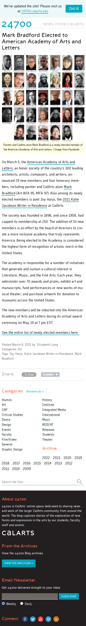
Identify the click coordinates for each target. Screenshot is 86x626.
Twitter (32, 619)
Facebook (25, 619)
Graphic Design (12, 449)
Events (6, 429)
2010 (16, 468)
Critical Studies (12, 414)
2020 (67, 457)
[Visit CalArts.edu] (18, 535)
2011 (5, 468)
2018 (5, 463)
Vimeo (48, 619)
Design (6, 424)
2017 (16, 463)
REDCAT (47, 424)
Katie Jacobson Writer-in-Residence (48, 354)
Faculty (7, 434)
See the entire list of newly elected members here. (40, 332)
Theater (47, 439)
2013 (58, 463)
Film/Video (9, 439)
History (47, 400)
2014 (47, 463)
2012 (68, 463)
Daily (28, 604)
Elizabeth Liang (47, 344)
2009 (27, 468)
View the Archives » (18, 563)
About (14, 499)
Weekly (11, 604)
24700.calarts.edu (34, 11)
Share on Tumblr (50, 374)
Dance (6, 419)
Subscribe (68, 596)
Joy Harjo (15, 354)
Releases (48, 429)
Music (46, 419)
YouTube (40, 619)
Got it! (74, 9)
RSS (56, 619)
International (51, 414)
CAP (4, 409)
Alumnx (7, 400)
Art (20, 349)
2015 (37, 463)
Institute (48, 404)
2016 (26, 463)
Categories (23, 391)
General (7, 444)
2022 (46, 457)
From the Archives (19, 546)
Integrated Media (54, 409)
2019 (78, 457)
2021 (56, 457)
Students (48, 434)
